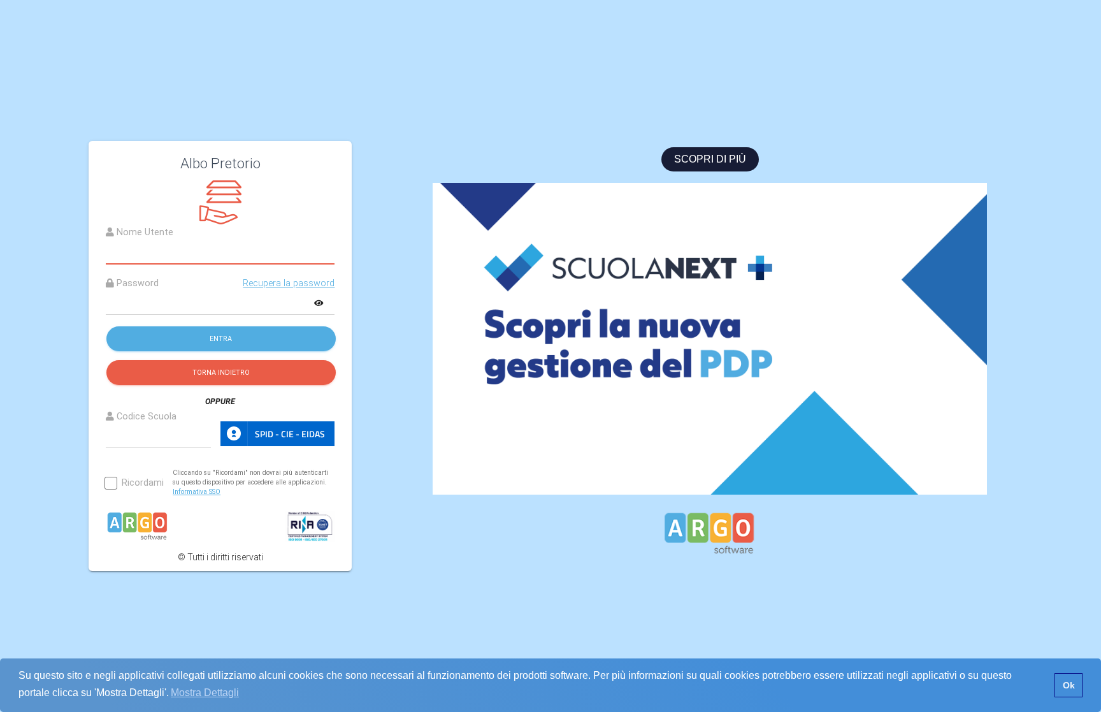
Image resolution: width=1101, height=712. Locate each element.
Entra (221, 339)
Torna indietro (221, 372)
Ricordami (143, 483)
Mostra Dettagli (205, 692)
